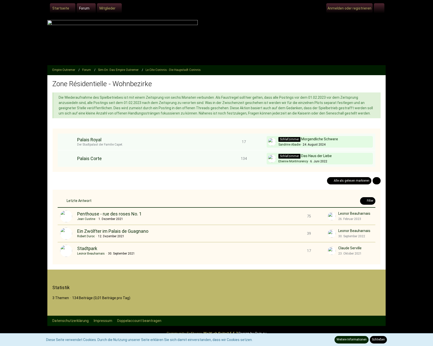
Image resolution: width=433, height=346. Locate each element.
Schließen (378, 339)
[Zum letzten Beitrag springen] (332, 216)
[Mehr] (377, 181)
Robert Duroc (86, 236)
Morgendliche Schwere (319, 139)
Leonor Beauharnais (354, 213)
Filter (369, 200)
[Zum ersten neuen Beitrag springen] (272, 142)
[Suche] (379, 8)
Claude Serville (350, 248)
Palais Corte (89, 158)
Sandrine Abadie (289, 144)
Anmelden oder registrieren (349, 8)
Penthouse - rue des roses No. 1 (109, 213)
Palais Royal (89, 139)
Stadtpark (87, 248)
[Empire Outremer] (216, 41)
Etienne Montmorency (293, 161)
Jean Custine (86, 219)
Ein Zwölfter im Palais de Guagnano (112, 231)
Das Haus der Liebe (316, 156)
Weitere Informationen (352, 339)
